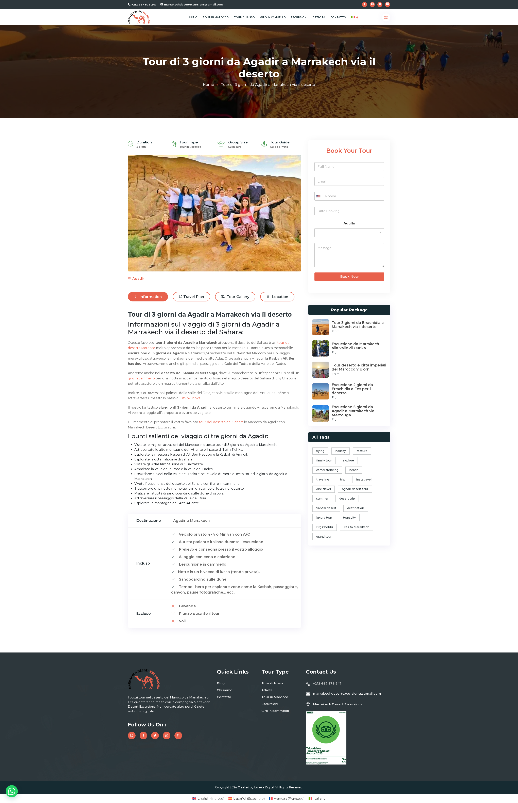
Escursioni (299, 17)
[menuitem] (353, 17)
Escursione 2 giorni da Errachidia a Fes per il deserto (352, 389)
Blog (221, 683)
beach (353, 470)
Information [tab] (150, 297)
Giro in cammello (273, 17)
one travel (323, 489)
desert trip (347, 498)
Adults (349, 223)
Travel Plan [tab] (193, 297)
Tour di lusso (244, 17)
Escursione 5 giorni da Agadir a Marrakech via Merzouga (353, 411)
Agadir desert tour (355, 489)
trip (342, 479)
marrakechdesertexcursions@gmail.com (193, 4)
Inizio (193, 17)
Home (208, 84)
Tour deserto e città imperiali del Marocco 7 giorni (359, 367)
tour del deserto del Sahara (221, 422)
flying (320, 451)
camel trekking (327, 470)
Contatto (338, 17)
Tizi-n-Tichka (190, 398)
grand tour (323, 536)
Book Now (349, 276)
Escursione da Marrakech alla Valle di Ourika (355, 346)
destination (355, 508)
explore (348, 460)
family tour (324, 460)
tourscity (349, 517)
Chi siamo (224, 690)
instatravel (364, 479)
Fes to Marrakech (356, 527)
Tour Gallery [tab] (237, 297)
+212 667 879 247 (144, 4)
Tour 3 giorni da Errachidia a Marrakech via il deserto (358, 324)
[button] (12, 791)
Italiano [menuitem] (320, 798)
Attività (319, 17)
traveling (322, 479)
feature (362, 451)
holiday (340, 451)
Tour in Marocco (216, 17)
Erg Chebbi (324, 527)
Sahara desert (326, 508)
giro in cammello (141, 378)
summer (322, 498)
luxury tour (324, 517)
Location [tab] (279, 297)
